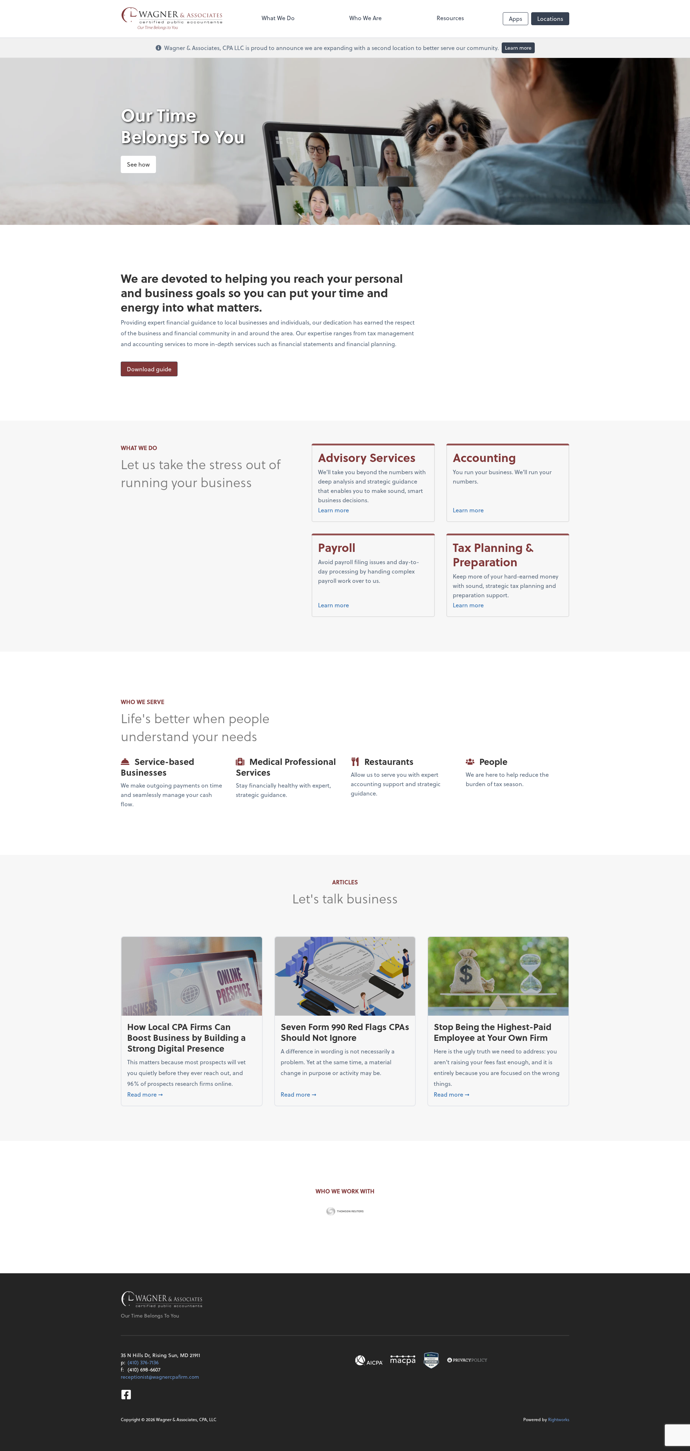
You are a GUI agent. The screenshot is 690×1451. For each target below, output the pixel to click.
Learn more (518, 47)
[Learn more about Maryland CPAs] (402, 1360)
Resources (450, 18)
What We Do (278, 18)
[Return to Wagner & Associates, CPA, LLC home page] (162, 1300)
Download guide (149, 369)
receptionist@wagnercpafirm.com (160, 1376)
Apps (515, 18)
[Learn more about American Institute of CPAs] (369, 1360)
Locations (550, 18)
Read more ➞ (191, 1094)
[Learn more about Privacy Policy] (467, 1360)
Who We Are (365, 18)
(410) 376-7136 (143, 1362)
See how (138, 164)
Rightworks (558, 1419)
